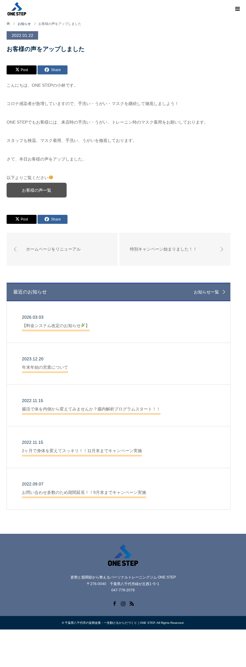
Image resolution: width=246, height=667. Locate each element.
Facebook (114, 603)
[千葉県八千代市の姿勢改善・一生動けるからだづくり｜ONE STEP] (17, 8)
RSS (131, 603)
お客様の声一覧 (36, 190)
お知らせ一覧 (206, 292)
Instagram (123, 603)
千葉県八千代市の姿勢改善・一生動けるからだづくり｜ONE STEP (110, 622)
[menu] (237, 9)
